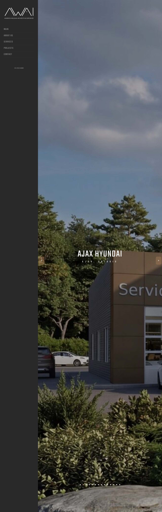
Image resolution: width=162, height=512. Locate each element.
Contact (8, 54)
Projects (9, 48)
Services (8, 42)
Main (6, 29)
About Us (8, 35)
